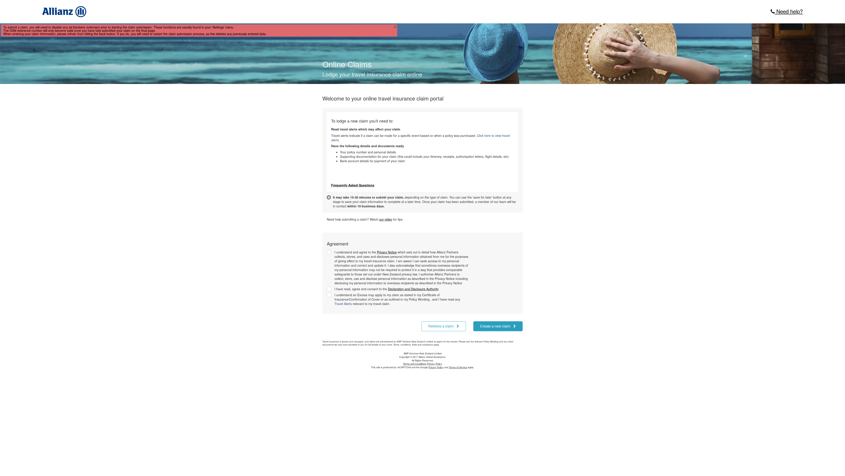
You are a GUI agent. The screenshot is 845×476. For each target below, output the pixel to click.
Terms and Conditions (414, 363)
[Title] (395, 26)
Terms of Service (458, 367)
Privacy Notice (387, 252)
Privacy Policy (434, 363)
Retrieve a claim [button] (441, 326)
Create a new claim (495, 326)
